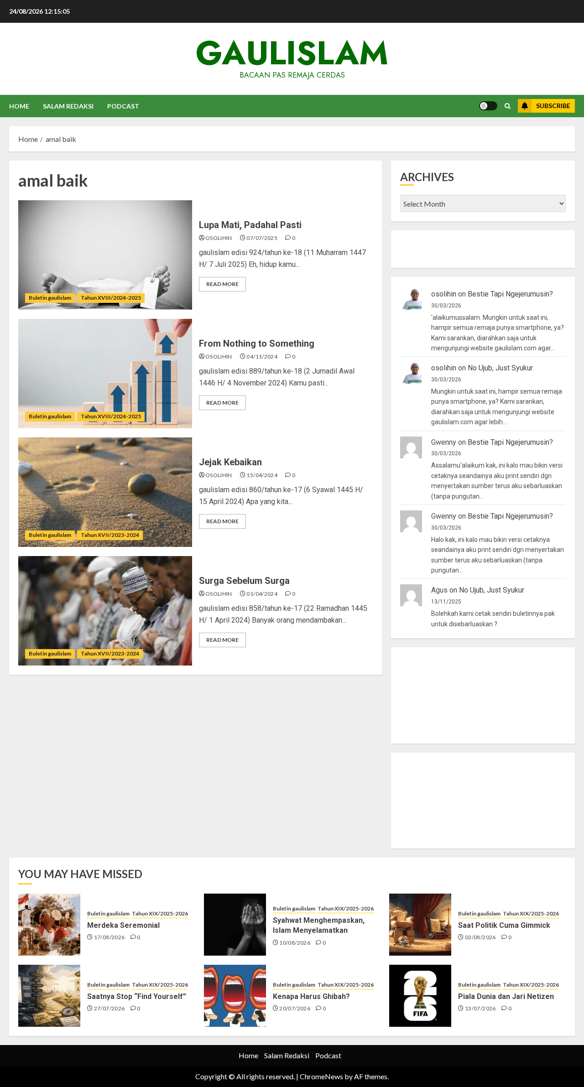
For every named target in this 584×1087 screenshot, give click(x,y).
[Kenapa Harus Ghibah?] (235, 996)
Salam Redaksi (68, 106)
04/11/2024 (261, 356)
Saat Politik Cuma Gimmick (504, 925)
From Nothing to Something (256, 343)
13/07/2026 (480, 1008)
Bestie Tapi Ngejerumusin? (510, 294)
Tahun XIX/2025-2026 (160, 913)
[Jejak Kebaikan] (105, 492)
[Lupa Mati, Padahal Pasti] (105, 255)
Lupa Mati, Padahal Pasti (250, 224)
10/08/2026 (294, 942)
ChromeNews (321, 1076)
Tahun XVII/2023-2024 (110, 534)
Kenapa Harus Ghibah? (311, 996)
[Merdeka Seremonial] (49, 925)
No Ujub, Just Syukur (500, 368)
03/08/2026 (480, 937)
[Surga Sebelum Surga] (105, 611)
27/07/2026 (109, 1008)
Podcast (123, 106)
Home (19, 106)
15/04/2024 (261, 475)
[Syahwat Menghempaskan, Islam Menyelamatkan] (235, 925)
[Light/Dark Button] (488, 105)
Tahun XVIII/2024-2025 (111, 297)
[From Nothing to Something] (105, 373)
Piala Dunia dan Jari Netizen (506, 996)
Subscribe (553, 105)
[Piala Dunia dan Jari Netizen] (420, 996)
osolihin (218, 237)
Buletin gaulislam (50, 297)
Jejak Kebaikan (230, 462)
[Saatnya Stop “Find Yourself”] (49, 996)
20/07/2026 (294, 1008)
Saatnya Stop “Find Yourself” (136, 996)
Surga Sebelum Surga (244, 580)
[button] (507, 106)
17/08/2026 (109, 937)
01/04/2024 (261, 593)
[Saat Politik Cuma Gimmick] (420, 925)
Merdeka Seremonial (123, 925)
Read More (222, 284)
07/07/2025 (261, 237)
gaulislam (292, 53)
